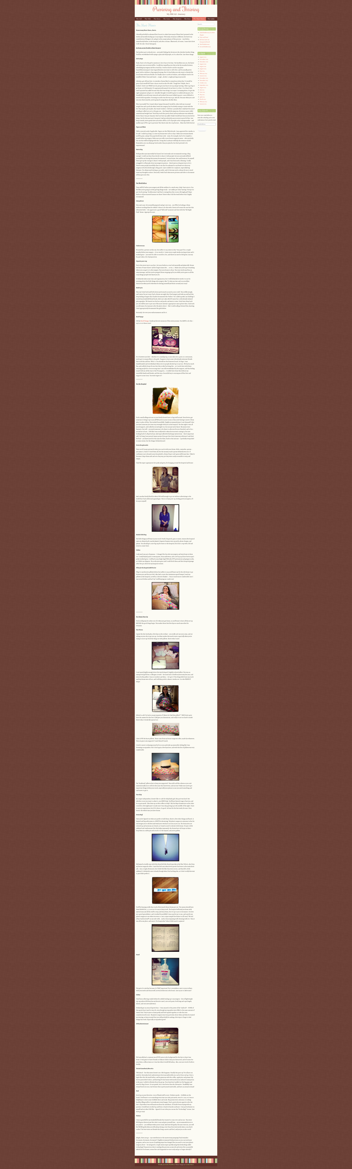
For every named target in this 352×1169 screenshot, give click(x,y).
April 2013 (202, 97)
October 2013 (203, 83)
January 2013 (203, 104)
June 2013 (202, 92)
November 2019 (204, 62)
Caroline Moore (189, 1164)
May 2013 (202, 94)
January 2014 (203, 76)
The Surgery (177, 19)
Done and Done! (204, 37)
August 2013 (203, 87)
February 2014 (203, 73)
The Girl (139, 19)
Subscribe (202, 129)
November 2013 (204, 80)
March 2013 (203, 99)
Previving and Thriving (176, 9)
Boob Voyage (145, 321)
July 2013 (202, 90)
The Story (157, 19)
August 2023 (203, 57)
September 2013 (204, 85)
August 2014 (203, 69)
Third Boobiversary (204, 44)
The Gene (166, 19)
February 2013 (203, 102)
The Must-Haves (199, 19)
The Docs (187, 19)
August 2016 (203, 64)
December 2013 (204, 78)
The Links (211, 19)
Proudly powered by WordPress (166, 1164)
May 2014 (202, 71)
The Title (148, 19)
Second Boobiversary (205, 47)
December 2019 (204, 59)
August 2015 (203, 66)
